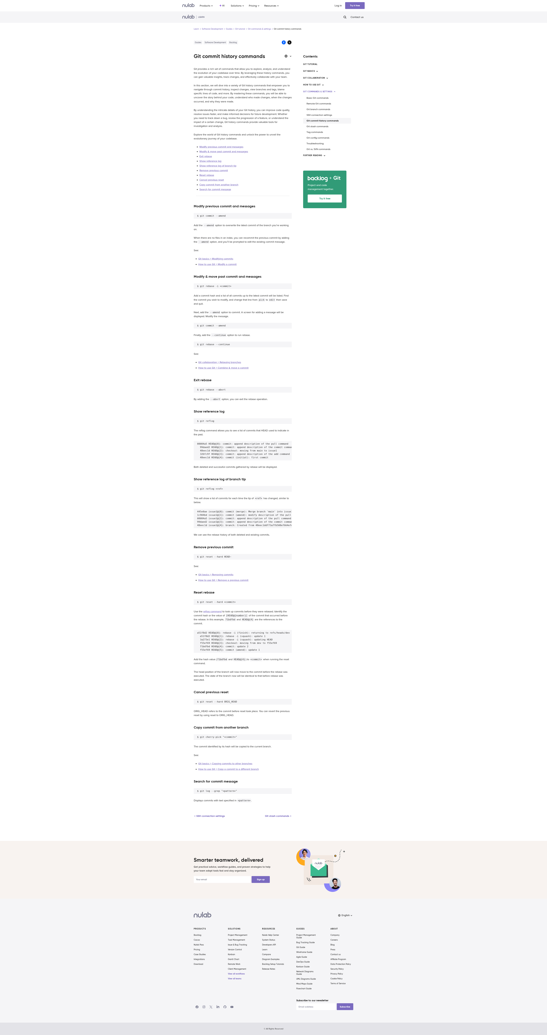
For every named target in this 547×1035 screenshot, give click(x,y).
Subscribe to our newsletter (312, 1000)
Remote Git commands (319, 103)
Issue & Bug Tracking (237, 944)
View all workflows (236, 973)
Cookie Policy (336, 978)
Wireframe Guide (304, 952)
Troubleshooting (315, 143)
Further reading (312, 155)
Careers (334, 940)
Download (198, 964)
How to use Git (312, 84)
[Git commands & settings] (334, 91)
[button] (345, 915)
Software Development (212, 29)
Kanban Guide (303, 966)
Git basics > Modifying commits (215, 258)
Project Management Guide (306, 936)
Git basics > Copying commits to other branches (225, 763)
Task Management (236, 940)
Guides (229, 29)
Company (334, 935)
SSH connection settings (319, 115)
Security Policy (337, 969)
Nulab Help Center (270, 935)
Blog (332, 944)
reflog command (212, 611)
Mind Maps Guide (304, 983)
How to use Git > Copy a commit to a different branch (228, 769)
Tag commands (315, 132)
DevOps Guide (303, 962)
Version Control (235, 949)
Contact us (357, 17)
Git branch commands (318, 109)
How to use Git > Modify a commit (217, 264)
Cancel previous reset (211, 179)
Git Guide (300, 947)
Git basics (309, 71)
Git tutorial (240, 29)
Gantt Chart (233, 959)
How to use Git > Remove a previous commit (223, 580)
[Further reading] (324, 155)
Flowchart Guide (304, 988)
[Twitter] (211, 1007)
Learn (196, 29)
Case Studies (200, 954)
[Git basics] (317, 71)
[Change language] (288, 56)
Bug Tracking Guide (305, 942)
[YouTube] (231, 1007)
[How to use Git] (323, 85)
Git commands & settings (259, 29)
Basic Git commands (317, 98)
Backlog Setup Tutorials (273, 964)
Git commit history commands (323, 120)
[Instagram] (204, 1007)
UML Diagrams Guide (306, 979)
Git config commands (318, 137)
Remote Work (234, 964)
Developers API (269, 944)
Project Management (237, 935)
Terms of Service (338, 983)
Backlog (197, 935)
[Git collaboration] (327, 78)
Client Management (237, 969)
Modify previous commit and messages (221, 146)
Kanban (231, 954)
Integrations (199, 959)
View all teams (234, 978)
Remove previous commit (213, 170)
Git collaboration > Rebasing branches (219, 362)
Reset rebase (206, 175)
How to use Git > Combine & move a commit (223, 367)
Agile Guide (301, 957)
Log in (338, 5)
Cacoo (197, 940)
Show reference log (210, 161)
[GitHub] (225, 1007)
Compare (266, 954)
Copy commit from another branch (218, 184)
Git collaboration (314, 78)
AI (223, 5)
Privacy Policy (336, 973)
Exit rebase (205, 156)
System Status (268, 940)
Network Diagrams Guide (304, 972)
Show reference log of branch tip (217, 165)
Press (332, 949)
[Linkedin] (218, 1007)
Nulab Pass (199, 944)
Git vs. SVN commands (318, 149)
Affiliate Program (338, 959)
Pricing (197, 949)
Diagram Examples (270, 959)
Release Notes (268, 969)
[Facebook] (197, 1007)
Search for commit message (215, 189)
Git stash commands (317, 126)
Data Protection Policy (340, 964)
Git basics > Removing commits (215, 574)
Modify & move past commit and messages (223, 151)
